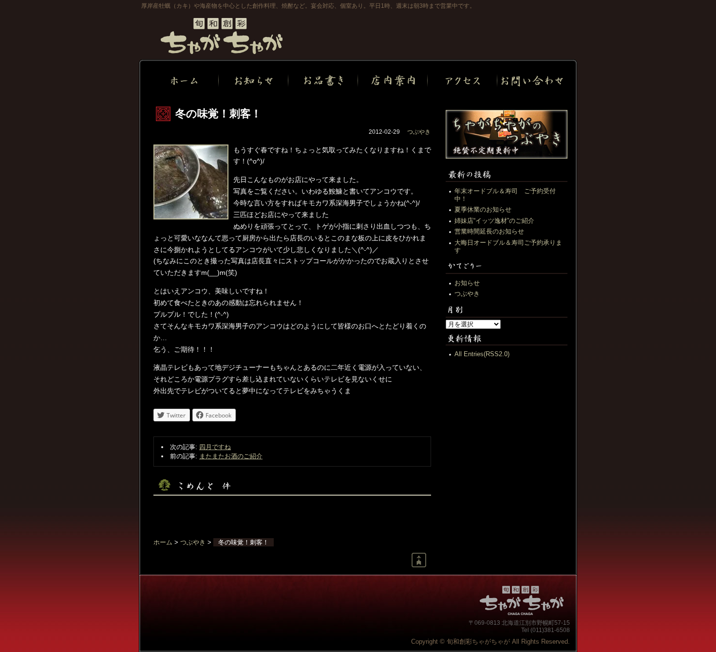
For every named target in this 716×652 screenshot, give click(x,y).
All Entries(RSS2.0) (481, 354)
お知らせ (467, 283)
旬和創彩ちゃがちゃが (222, 36)
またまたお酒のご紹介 (231, 456)
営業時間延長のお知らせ (489, 231)
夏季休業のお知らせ (482, 209)
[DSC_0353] (190, 217)
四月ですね (215, 447)
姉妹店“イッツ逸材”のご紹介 (494, 220)
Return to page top (419, 560)
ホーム (162, 542)
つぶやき (419, 131)
